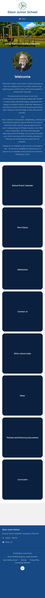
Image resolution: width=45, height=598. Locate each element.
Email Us (9, 542)
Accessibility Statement (22, 563)
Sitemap (23, 560)
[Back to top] (23, 568)
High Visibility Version (10, 560)
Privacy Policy (34, 560)
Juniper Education (31, 557)
